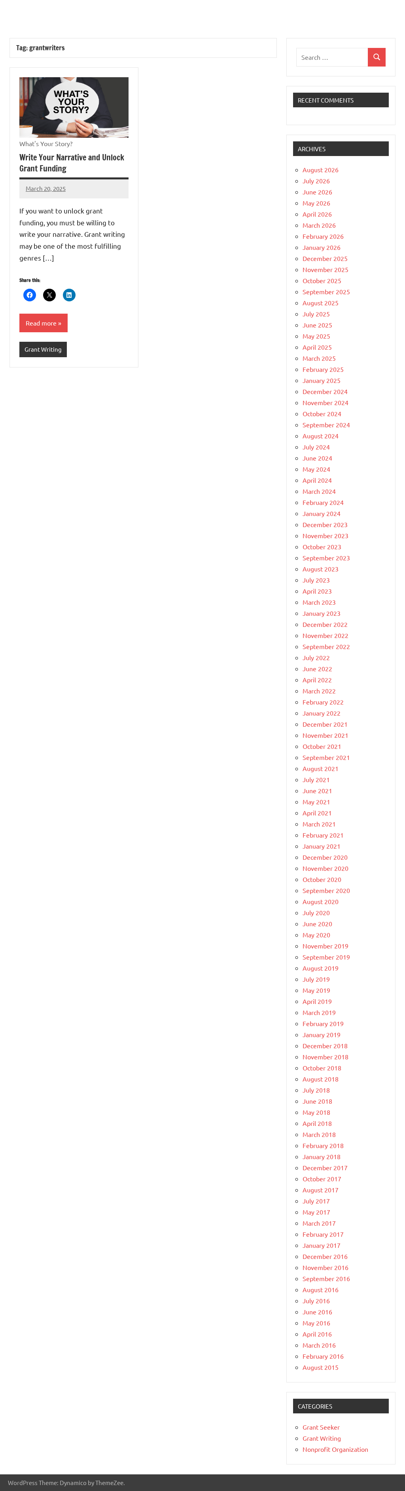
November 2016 (325, 1267)
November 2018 (325, 1057)
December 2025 (325, 258)
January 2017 (322, 1245)
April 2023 (317, 591)
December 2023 (325, 524)
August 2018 (321, 1079)
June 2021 (317, 790)
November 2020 (325, 868)
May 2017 (316, 1212)
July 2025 (316, 314)
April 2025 (317, 347)
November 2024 (325, 402)
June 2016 (317, 1312)
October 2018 (322, 1068)
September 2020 (326, 890)
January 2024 (322, 513)
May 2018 (316, 1112)
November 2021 (325, 735)
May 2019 (316, 990)
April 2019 (317, 1001)
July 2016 (316, 1300)
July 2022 (316, 657)
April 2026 (317, 214)
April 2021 (317, 813)
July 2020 (316, 912)
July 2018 (316, 1090)
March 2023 (319, 602)
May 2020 (316, 935)
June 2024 (317, 458)
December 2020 (325, 857)
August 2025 (321, 303)
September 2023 (326, 558)
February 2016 (323, 1356)
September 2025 (326, 291)
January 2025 (322, 380)
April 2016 (317, 1334)
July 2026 (316, 181)
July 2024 (316, 447)
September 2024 (326, 424)
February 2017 (323, 1234)
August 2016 (321, 1289)
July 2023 (316, 580)
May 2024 (316, 469)
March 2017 (319, 1223)
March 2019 (319, 1012)
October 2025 (322, 280)
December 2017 (325, 1167)
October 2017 (322, 1179)
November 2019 (325, 946)
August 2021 (321, 768)
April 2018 (317, 1123)
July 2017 (316, 1201)
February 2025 (323, 369)
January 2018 (322, 1156)
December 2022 (325, 624)
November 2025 (325, 269)
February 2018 (323, 1145)
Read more (41, 323)
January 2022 (322, 713)
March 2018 (319, 1134)
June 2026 (317, 192)
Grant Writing (43, 349)
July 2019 (316, 979)
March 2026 (319, 225)
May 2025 (316, 336)
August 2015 (321, 1367)
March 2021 (319, 824)
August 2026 (321, 169)
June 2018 (317, 1101)
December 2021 (325, 724)
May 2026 (316, 203)
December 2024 (325, 391)
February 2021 (323, 835)
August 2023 (321, 569)
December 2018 (325, 1045)
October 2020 (322, 879)
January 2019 (322, 1034)
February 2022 (323, 702)
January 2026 (322, 247)
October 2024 (322, 413)
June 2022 (317, 668)
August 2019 (321, 968)
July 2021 (316, 779)
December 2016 (325, 1256)
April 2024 (317, 480)
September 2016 (326, 1278)
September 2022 (326, 646)
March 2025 (319, 358)
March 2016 (319, 1345)
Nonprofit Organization (335, 1449)
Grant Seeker (321, 1427)
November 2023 (325, 535)
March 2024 (319, 491)
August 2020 (321, 901)
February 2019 (323, 1023)
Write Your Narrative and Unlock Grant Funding (71, 163)
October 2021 (322, 746)
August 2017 (321, 1190)
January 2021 (322, 846)
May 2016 (316, 1323)
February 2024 (323, 502)
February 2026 (323, 236)
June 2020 (317, 923)
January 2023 (322, 613)
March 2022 (319, 691)
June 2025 (317, 325)
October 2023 (322, 546)
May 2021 (316, 801)
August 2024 (321, 436)
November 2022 (325, 635)
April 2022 (317, 680)
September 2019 (326, 957)
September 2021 (326, 757)
